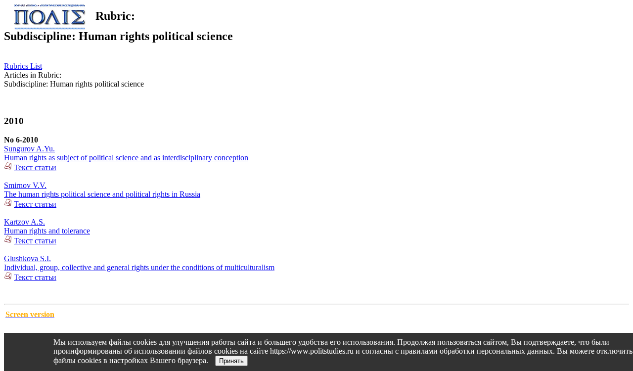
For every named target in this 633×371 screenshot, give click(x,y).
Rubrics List (23, 66)
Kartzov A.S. (24, 222)
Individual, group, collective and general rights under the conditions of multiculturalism (139, 267)
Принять (231, 361)
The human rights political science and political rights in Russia (102, 194)
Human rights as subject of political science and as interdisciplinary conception (126, 157)
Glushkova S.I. (27, 258)
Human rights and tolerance (47, 231)
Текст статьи (35, 167)
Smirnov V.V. (25, 185)
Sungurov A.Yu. (29, 148)
